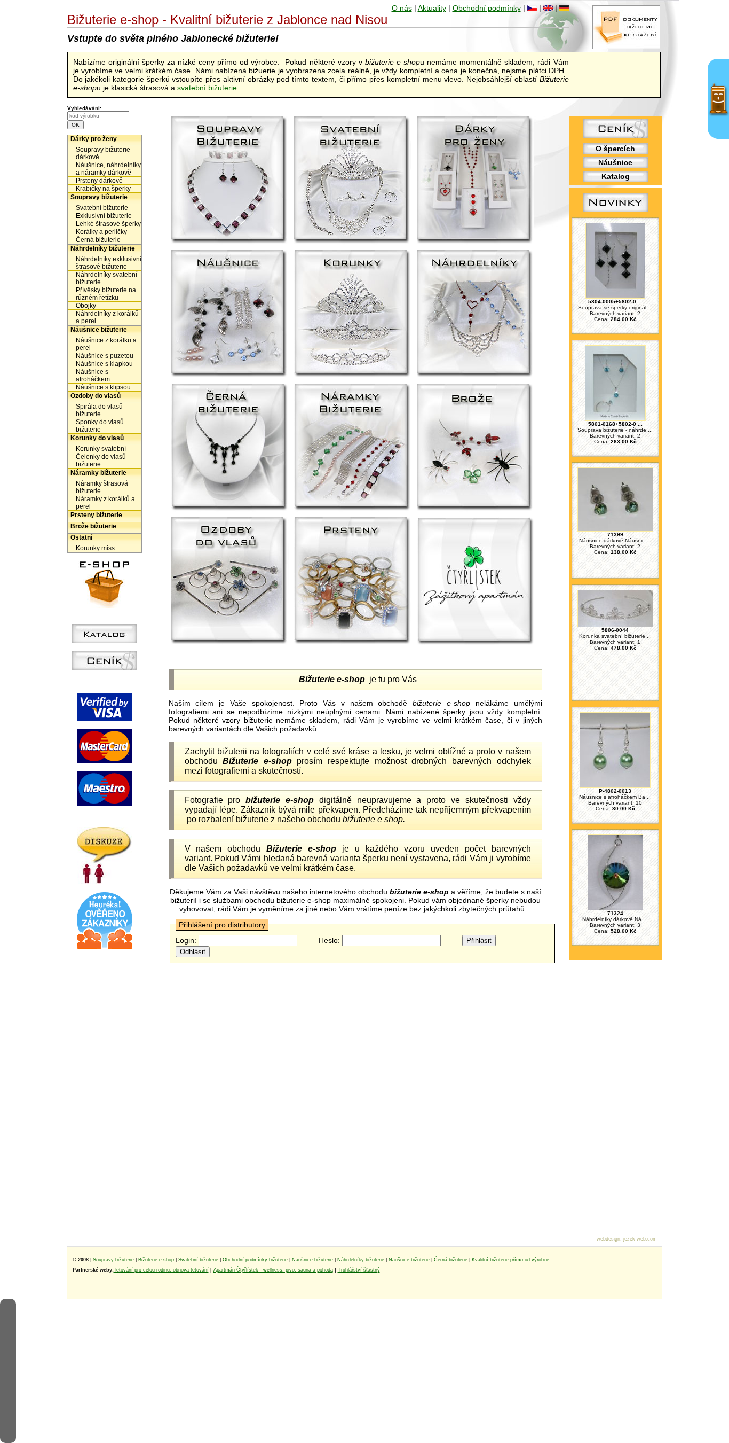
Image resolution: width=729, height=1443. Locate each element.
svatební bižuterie (207, 87)
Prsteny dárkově (99, 180)
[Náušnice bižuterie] (230, 314)
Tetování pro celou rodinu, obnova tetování (161, 1270)
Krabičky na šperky (103, 188)
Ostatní (81, 537)
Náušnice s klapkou (104, 364)
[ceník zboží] (615, 135)
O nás (402, 8)
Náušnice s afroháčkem (93, 375)
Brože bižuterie (93, 526)
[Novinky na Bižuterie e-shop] (615, 212)
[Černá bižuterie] (230, 448)
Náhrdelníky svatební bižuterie (106, 278)
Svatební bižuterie (102, 208)
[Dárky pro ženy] (475, 180)
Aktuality (432, 8)
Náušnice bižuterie (98, 329)
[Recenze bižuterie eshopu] (104, 946)
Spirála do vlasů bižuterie (99, 410)
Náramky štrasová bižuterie (102, 487)
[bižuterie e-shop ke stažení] (626, 46)
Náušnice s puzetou (104, 356)
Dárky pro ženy (93, 139)
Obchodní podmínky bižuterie (255, 1259)
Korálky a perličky (101, 232)
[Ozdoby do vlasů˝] (230, 581)
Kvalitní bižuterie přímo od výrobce (510, 1259)
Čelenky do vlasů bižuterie (101, 460)
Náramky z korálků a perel (105, 502)
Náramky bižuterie (98, 473)
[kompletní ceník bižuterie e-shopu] (104, 667)
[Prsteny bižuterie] (352, 581)
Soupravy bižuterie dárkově (103, 153)
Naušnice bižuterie (312, 1259)
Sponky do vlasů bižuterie (100, 425)
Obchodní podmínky (487, 8)
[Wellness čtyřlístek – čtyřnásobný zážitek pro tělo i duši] (475, 581)
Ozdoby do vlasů (95, 396)
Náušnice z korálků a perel (106, 344)
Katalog (615, 176)
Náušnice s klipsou (103, 387)
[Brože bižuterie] (475, 448)
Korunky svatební (101, 449)
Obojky (86, 305)
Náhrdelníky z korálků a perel (107, 317)
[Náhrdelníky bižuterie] (475, 314)
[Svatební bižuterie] (352, 180)
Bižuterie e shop (156, 1259)
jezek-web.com (640, 1239)
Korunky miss (95, 548)
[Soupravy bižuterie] (230, 180)
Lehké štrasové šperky (108, 224)
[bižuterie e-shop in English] (548, 8)
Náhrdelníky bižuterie (102, 248)
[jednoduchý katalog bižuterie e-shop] (104, 640)
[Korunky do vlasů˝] (352, 314)
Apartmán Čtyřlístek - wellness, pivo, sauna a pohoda (273, 1270)
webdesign (608, 1239)
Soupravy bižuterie (99, 197)
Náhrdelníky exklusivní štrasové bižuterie (108, 262)
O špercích (615, 148)
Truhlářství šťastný (359, 1270)
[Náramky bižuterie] (352, 448)
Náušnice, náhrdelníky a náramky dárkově (108, 168)
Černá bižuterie (98, 240)
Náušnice (615, 162)
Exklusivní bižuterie (104, 216)
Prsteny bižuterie (96, 515)
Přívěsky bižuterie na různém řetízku (106, 293)
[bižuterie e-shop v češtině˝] (532, 8)
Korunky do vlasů (97, 438)
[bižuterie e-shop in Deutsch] (564, 8)
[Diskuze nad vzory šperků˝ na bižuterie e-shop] (104, 881)
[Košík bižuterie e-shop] (104, 605)
